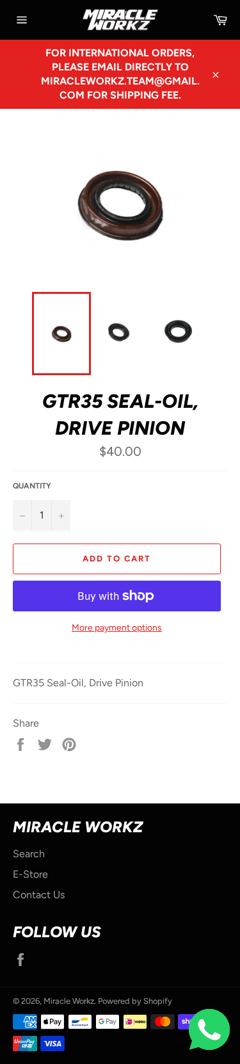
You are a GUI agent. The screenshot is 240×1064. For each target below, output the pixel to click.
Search (29, 854)
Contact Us (39, 895)
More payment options (117, 627)
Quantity (32, 485)
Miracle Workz (69, 1001)
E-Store (30, 874)
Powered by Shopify (135, 1001)
